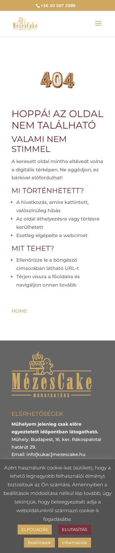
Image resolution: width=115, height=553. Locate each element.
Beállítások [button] (39, 542)
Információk (74, 542)
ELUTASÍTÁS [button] (74, 529)
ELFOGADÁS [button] (34, 529)
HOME (19, 311)
